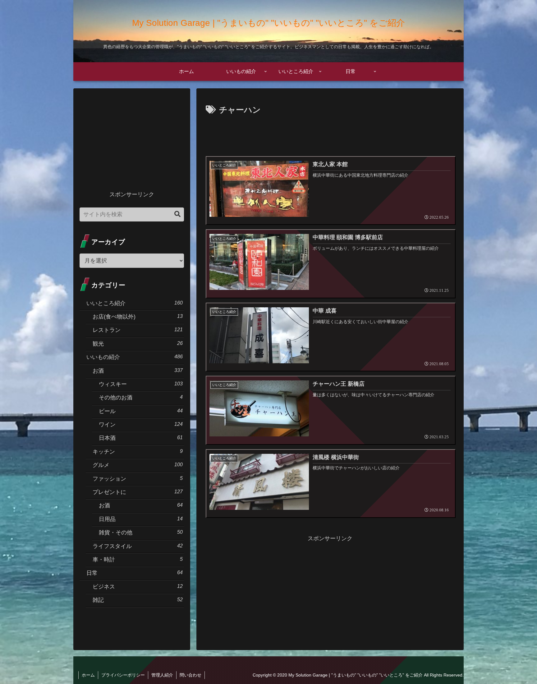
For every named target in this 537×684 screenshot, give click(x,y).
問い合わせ (190, 674)
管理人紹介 (162, 674)
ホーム (88, 674)
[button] (177, 214)
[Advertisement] (330, 134)
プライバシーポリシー (123, 674)
